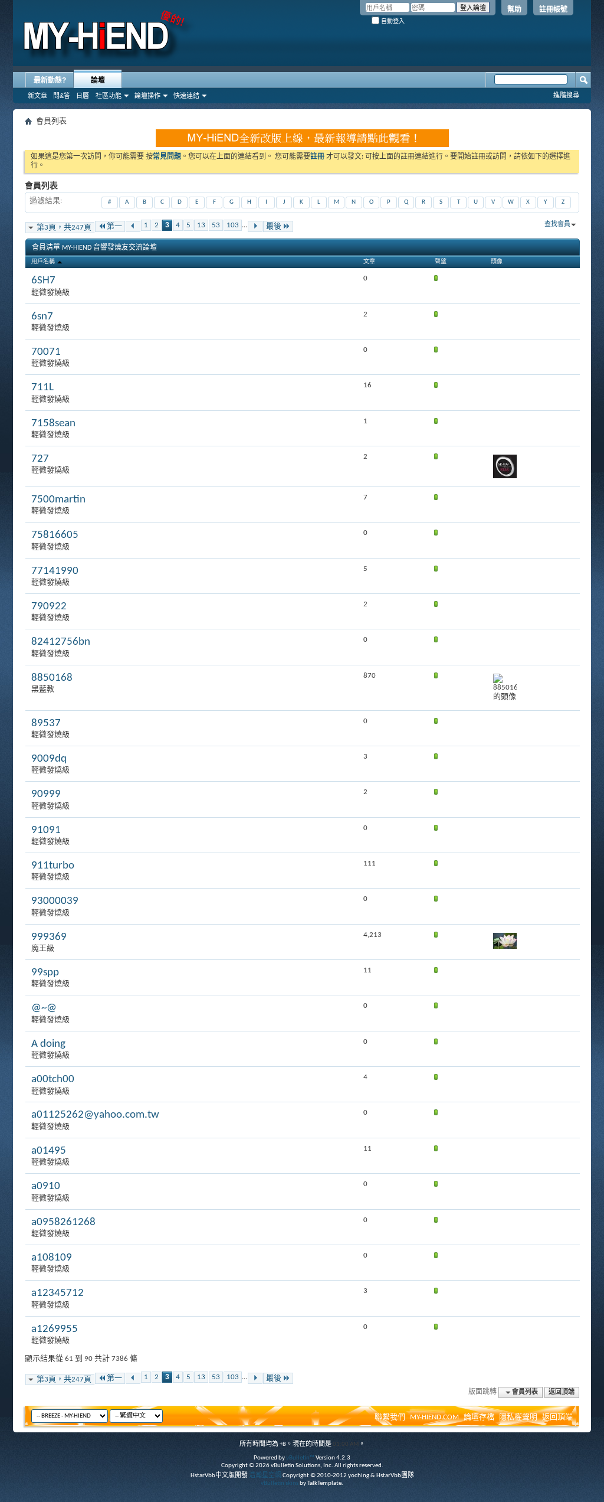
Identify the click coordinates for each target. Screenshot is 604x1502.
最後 (273, 226)
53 (216, 225)
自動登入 (392, 21)
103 (232, 225)
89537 (46, 723)
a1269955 (54, 1329)
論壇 (98, 80)
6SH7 (43, 280)
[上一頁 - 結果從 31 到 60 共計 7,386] (133, 226)
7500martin (58, 499)
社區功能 (109, 95)
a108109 (51, 1257)
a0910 (45, 1186)
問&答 (61, 95)
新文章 (37, 95)
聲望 (441, 262)
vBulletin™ (300, 1458)
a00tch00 (52, 1079)
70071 (46, 352)
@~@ (44, 1008)
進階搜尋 (566, 95)
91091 (46, 830)
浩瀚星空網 (265, 1475)
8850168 (52, 678)
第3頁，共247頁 (64, 227)
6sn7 (42, 316)
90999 (46, 794)
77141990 (54, 571)
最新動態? (50, 80)
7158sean (53, 423)
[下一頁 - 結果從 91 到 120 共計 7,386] (255, 226)
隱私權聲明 (518, 1417)
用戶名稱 (43, 262)
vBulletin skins (279, 1483)
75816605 (54, 535)
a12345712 (57, 1293)
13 (201, 225)
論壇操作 (147, 95)
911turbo (52, 865)
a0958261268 (63, 1222)
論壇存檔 (479, 1417)
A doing (48, 1044)
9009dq (49, 759)
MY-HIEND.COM (434, 1417)
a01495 (48, 1151)
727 (40, 459)
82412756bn (60, 642)
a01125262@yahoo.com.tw (95, 1115)
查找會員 (557, 224)
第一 (114, 226)
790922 (49, 606)
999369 (49, 937)
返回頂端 (562, 1392)
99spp (45, 972)
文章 (369, 262)
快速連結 (186, 95)
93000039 (54, 901)
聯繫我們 (390, 1417)
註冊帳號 (553, 9)
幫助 (514, 9)
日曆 (82, 95)
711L (42, 387)
